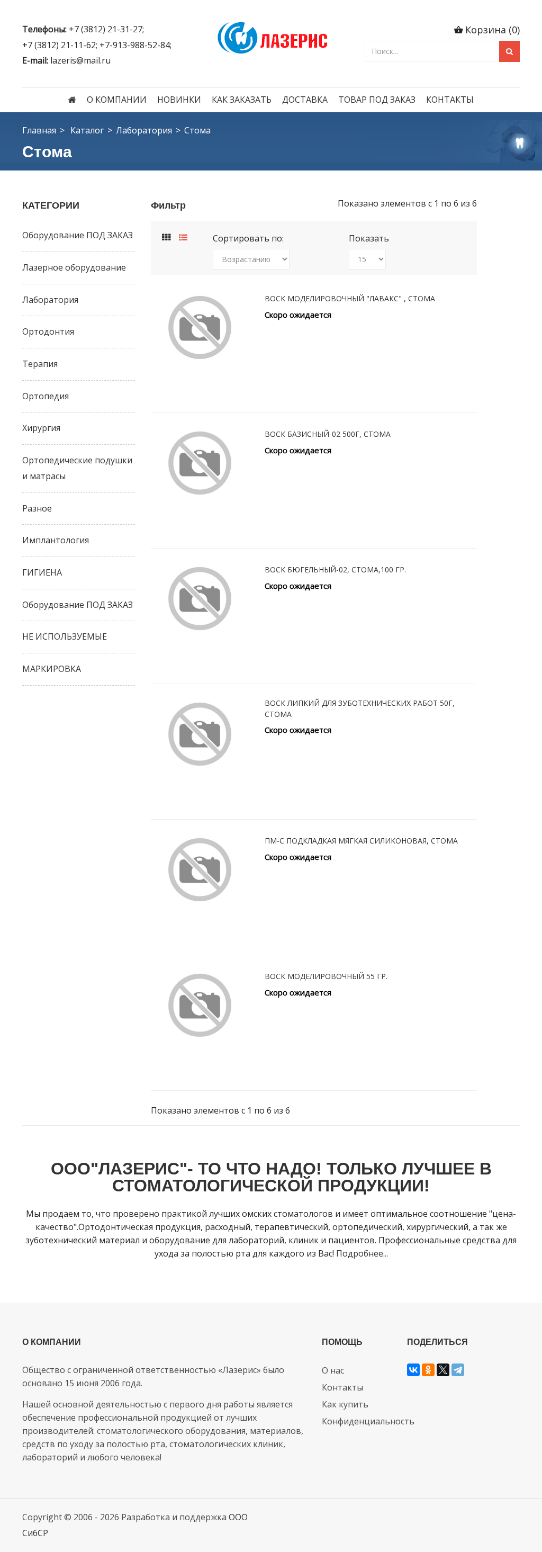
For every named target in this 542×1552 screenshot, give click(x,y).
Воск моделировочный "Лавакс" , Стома (350, 298)
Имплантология (55, 540)
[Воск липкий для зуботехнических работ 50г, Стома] (200, 734)
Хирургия (41, 428)
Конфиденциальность (368, 1421)
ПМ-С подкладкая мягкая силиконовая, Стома (361, 841)
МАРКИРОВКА (51, 669)
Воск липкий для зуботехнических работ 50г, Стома (360, 708)
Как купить (345, 1404)
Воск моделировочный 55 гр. (326, 976)
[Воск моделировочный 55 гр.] (200, 1005)
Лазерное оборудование (74, 267)
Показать (369, 238)
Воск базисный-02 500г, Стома (328, 434)
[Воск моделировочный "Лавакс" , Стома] (200, 327)
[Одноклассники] (428, 1369)
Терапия (40, 364)
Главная (39, 130)
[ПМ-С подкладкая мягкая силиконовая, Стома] (200, 870)
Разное (37, 508)
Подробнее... (362, 1253)
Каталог (87, 130)
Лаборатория (144, 130)
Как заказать (242, 99)
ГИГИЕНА (42, 572)
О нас (333, 1370)
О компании (117, 99)
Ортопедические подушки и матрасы (77, 468)
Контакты (450, 99)
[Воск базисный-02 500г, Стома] (200, 463)
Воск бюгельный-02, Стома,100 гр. (335, 569)
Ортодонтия (48, 331)
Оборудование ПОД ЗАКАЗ (77, 235)
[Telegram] (457, 1369)
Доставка (305, 99)
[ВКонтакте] (413, 1369)
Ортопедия (45, 396)
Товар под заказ (376, 99)
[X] (443, 1369)
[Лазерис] (271, 36)
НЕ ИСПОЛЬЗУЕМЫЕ (64, 636)
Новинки (179, 99)
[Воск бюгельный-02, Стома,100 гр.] (200, 598)
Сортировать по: (248, 238)
